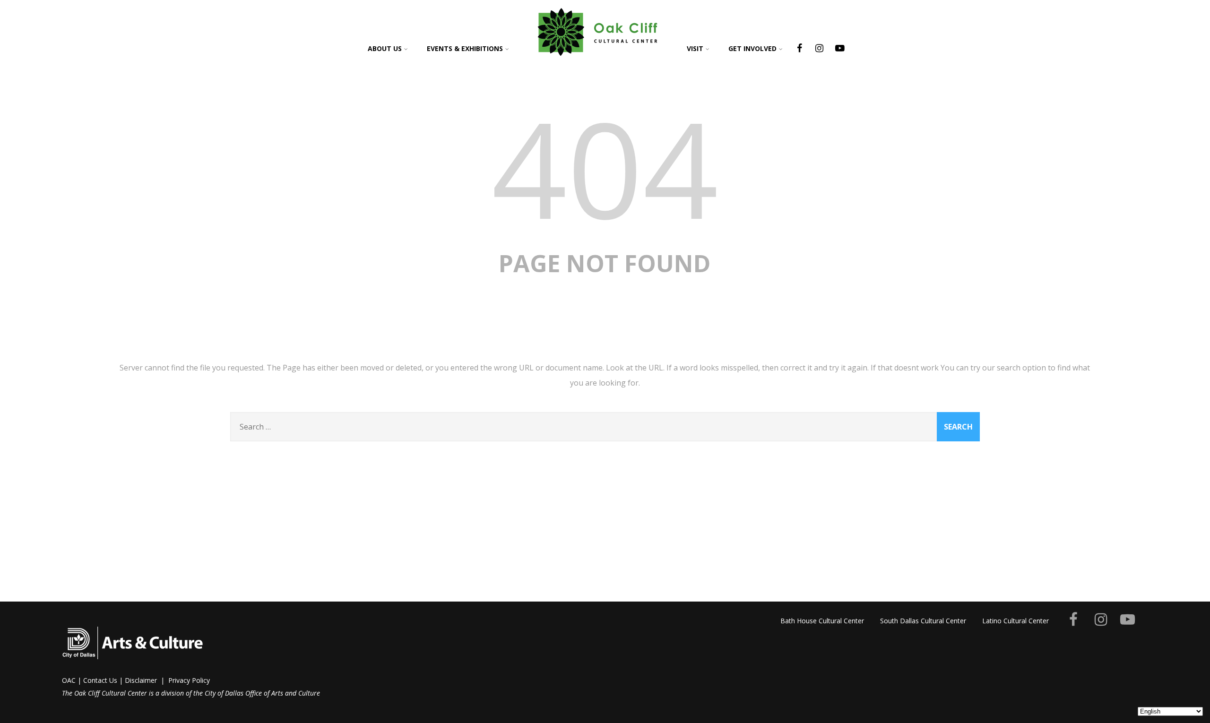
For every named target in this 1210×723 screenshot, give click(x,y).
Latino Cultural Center (1015, 620)
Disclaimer (141, 680)
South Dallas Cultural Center (923, 620)
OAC (69, 680)
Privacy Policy (189, 680)
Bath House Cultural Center (822, 620)
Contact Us (100, 680)
